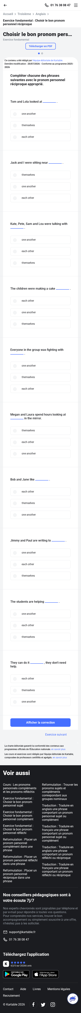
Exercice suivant (56, 734)
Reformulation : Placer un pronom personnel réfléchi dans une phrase (20, 860)
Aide (23, 989)
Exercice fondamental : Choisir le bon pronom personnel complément (18, 815)
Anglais (41, 14)
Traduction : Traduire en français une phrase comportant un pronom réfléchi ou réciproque (57, 870)
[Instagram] (53, 1004)
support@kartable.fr (22, 932)
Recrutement (11, 995)
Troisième (24, 14)
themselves (28, 125)
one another (29, 113)
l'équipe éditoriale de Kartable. (47, 60)
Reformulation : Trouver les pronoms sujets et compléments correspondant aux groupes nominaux (60, 792)
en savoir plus (58, 749)
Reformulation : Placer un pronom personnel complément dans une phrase (20, 845)
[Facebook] (33, 1004)
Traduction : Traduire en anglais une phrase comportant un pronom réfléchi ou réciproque (57, 852)
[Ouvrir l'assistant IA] (72, 998)
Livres (37, 989)
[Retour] (7, 5)
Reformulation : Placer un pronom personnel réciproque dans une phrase (20, 876)
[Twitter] (43, 1004)
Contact (8, 989)
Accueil (8, 14)
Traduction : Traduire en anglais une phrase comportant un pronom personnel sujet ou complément (57, 813)
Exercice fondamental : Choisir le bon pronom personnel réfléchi (18, 829)
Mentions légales (58, 989)
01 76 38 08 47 (60, 5)
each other (28, 136)
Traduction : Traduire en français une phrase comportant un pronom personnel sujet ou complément (57, 833)
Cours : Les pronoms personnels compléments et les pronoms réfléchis (19, 788)
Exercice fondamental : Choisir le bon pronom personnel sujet (18, 802)
